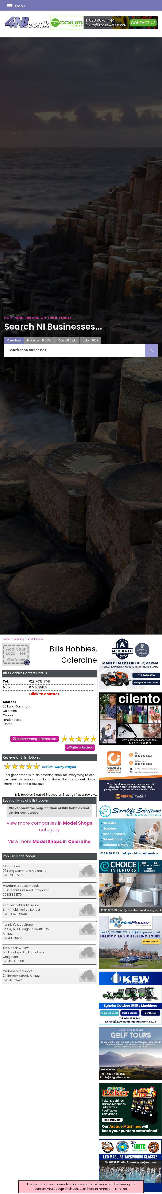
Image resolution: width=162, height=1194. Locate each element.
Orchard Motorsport (17, 971)
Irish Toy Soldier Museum (21, 905)
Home (6, 639)
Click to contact (44, 693)
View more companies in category (49, 826)
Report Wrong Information (36, 739)
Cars (67, 340)
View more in (49, 841)
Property (39, 340)
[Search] (151, 350)
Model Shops (35, 639)
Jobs (90, 340)
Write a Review (81, 747)
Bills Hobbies (11, 866)
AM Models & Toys (16, 948)
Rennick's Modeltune (18, 925)
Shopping (18, 639)
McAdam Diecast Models (21, 886)
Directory (14, 340)
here (90, 1189)
